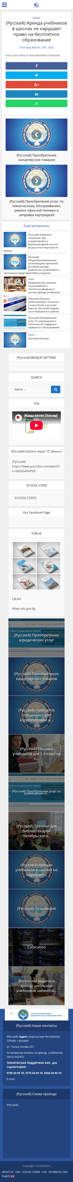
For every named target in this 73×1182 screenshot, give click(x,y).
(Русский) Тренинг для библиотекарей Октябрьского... (36, 831)
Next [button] (59, 1014)
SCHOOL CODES (25, 498)
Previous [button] (13, 1014)
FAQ (44, 1172)
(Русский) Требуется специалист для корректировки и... (36, 715)
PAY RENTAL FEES (58, 1172)
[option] (36, 1014)
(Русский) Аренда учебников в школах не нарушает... (36, 869)
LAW (17, 1172)
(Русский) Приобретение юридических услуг (36, 637)
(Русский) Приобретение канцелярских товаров (36, 676)
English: (6, 1176)
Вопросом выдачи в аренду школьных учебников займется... (36, 985)
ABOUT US (7, 1172)
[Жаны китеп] (36, 4)
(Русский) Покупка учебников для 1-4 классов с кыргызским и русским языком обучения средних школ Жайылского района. (43, 305)
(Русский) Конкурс (38, 338)
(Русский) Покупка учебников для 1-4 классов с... (36, 753)
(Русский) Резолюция (36, 908)
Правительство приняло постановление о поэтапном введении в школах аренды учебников (44, 287)
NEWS (36, 18)
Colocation (36, 947)
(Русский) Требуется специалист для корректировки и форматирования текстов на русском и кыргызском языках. (31, 242)
